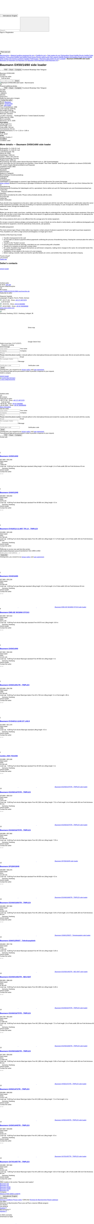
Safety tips (3, 259)
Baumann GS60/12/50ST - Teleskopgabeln (17, 941)
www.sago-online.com (7, 308)
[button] (47, 42)
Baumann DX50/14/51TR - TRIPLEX (14, 685)
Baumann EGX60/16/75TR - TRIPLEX (15, 830)
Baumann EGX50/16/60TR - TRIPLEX (15, 1051)
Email (22, 357)
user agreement (39, 369)
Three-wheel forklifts (12, 57)
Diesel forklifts (74, 55)
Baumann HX (53, 60)
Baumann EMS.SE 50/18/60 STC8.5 (14, 612)
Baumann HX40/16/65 (9, 576)
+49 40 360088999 (22, 306)
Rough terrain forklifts (85, 57)
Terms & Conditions (6, 1200)
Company (23, 351)
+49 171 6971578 (21, 300)
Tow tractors (13, 59)
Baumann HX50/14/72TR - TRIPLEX (14, 1089)
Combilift (62, 59)
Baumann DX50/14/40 (9, 649)
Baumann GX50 (33, 60)
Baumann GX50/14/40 (9, 456)
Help (7, 1193)
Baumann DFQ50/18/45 (9, 866)
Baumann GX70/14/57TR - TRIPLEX (15, 1162)
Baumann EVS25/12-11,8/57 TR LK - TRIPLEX (19, 529)
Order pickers (4, 59)
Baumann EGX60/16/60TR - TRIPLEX (15, 903)
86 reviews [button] (3, 289)
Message (21, 361)
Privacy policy (17, 1200)
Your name (23, 348)
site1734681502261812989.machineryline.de (15, 291)
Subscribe (4, 555)
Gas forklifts (23, 57)
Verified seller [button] (4, 283)
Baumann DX (4, 60)
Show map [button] (31, 327)
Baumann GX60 (43, 60)
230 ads (8, 284)
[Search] (34, 24)
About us (3, 1193)
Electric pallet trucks (42, 57)
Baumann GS (13, 60)
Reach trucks (31, 57)
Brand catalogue (52, 1200)
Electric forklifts (84, 55)
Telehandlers (65, 55)
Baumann (8, 102)
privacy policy (26, 369)
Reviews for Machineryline (38, 1200)
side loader (7, 105)
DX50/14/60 (9, 104)
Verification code (33, 365)
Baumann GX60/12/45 (9, 492)
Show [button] (13, 300)
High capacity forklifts (57, 57)
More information (5, 407)
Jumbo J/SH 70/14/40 (9, 756)
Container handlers (23, 59)
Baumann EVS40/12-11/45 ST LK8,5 (15, 721)
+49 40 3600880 (19, 304)
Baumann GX (22, 60)
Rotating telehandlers (71, 57)
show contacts (4, 183)
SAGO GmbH (4, 269)
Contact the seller (6, 100)
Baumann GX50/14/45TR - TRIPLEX (15, 1125)
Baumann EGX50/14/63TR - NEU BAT (15, 977)
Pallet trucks (34, 59)
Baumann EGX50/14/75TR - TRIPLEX (15, 792)
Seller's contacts (15, 1193)
